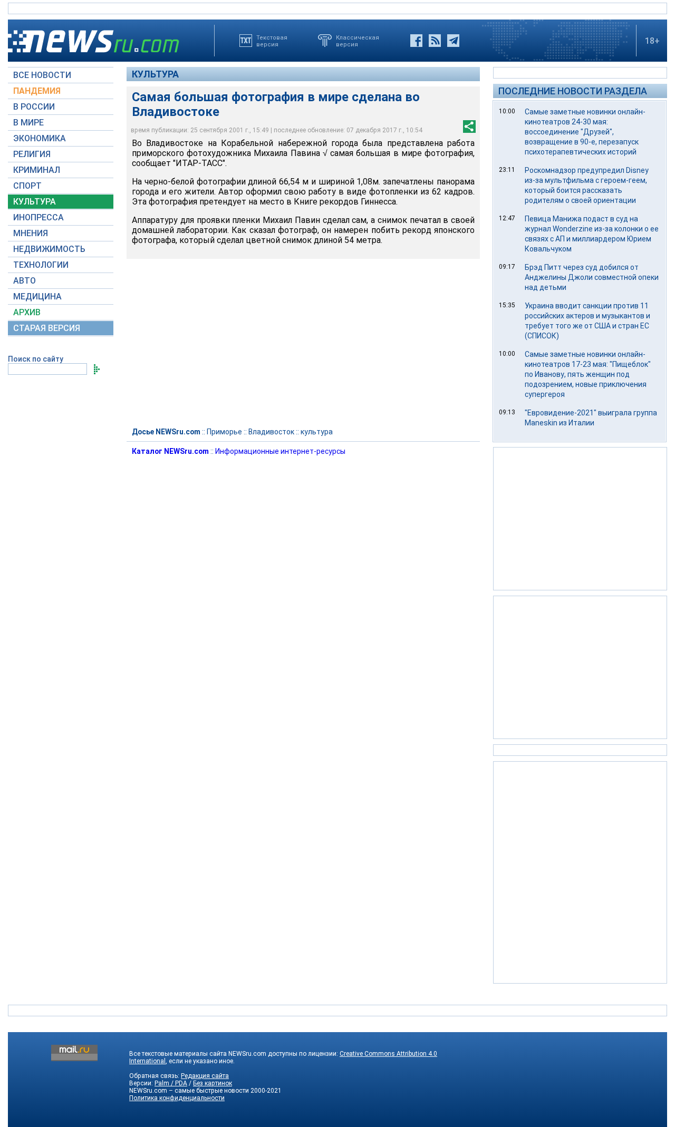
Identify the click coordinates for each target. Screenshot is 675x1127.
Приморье (224, 432)
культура (317, 432)
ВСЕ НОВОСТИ (42, 75)
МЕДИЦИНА (37, 297)
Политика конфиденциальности (177, 1098)
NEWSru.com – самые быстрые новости (189, 1090)
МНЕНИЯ (30, 233)
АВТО (24, 281)
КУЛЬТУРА (34, 202)
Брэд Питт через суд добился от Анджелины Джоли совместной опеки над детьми (592, 277)
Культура (155, 74)
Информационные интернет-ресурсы (280, 451)
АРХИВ (27, 312)
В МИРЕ (28, 123)
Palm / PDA (171, 1083)
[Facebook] (416, 40)
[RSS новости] (435, 40)
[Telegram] (453, 40)
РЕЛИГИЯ (32, 154)
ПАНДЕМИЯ (37, 91)
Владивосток (271, 432)
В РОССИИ (34, 107)
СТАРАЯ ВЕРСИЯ (46, 328)
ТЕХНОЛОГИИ (41, 265)
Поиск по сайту (35, 359)
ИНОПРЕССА (38, 217)
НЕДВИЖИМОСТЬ (49, 249)
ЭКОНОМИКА (39, 138)
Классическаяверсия (357, 40)
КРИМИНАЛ (36, 170)
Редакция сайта (205, 1076)
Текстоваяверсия (271, 40)
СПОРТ (27, 186)
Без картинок (212, 1083)
